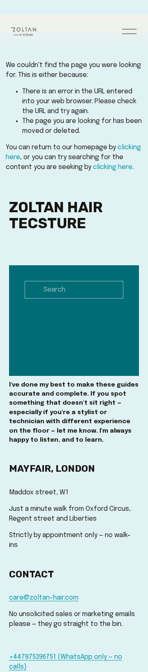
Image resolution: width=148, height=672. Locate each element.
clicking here (112, 167)
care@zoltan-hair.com (44, 597)
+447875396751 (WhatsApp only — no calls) (65, 661)
